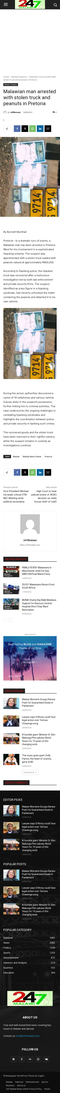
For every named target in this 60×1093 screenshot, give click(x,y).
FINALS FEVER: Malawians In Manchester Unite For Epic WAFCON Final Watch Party (37, 570)
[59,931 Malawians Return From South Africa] (11, 588)
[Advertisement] (30, 40)
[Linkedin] (40, 128)
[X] (25, 128)
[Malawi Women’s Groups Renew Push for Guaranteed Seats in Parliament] (11, 703)
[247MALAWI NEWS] (30, 998)
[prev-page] (5, 620)
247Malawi (15, 112)
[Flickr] (30, 1059)
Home (6, 76)
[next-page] (11, 620)
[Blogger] (13, 1059)
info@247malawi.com (28, 1035)
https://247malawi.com (30, 545)
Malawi (16, 456)
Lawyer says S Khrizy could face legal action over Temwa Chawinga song (39, 720)
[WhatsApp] (32, 128)
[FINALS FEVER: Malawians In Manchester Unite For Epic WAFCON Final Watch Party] (11, 571)
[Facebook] (17, 128)
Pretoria (48, 456)
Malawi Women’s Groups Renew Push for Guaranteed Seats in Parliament (38, 702)
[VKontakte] (46, 1059)
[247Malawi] (5, 112)
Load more (29, 772)
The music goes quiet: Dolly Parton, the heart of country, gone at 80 (37, 758)
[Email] (47, 128)
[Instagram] (38, 1059)
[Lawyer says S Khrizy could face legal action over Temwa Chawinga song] (11, 721)
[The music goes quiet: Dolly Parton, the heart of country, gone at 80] (11, 759)
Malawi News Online (32, 456)
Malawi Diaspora (19, 76)
